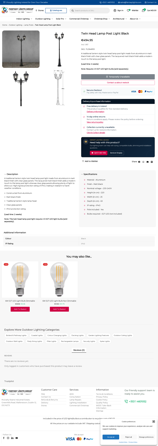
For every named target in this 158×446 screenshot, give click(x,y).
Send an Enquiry (116, 153)
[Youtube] (17, 438)
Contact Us (151, 2)
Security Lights (89, 341)
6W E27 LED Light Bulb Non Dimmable (59, 301)
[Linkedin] (12, 438)
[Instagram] (8, 438)
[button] (154, 421)
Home (4, 25)
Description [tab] (12, 174)
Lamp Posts (28, 25)
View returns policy (95, 122)
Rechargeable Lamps (69, 341)
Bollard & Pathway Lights (16, 335)
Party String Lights (34, 341)
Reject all (128, 437)
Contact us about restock (118, 83)
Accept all (110, 437)
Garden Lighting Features (98, 335)
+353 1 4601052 (108, 2)
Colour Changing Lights (57, 335)
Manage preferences (146, 437)
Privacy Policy (133, 442)
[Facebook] (4, 438)
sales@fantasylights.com (130, 2)
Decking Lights (77, 335)
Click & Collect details (96, 133)
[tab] (40, 174)
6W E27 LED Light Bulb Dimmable (20, 301)
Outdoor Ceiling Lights (123, 335)
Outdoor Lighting (15, 25)
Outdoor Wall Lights (14, 341)
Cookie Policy (123, 442)
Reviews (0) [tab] (79, 350)
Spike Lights (105, 341)
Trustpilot (9, 381)
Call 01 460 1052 (98, 153)
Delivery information (95, 112)
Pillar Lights (51, 341)
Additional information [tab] (15, 232)
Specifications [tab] (90, 174)
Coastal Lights (37, 335)
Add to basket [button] (20, 309)
